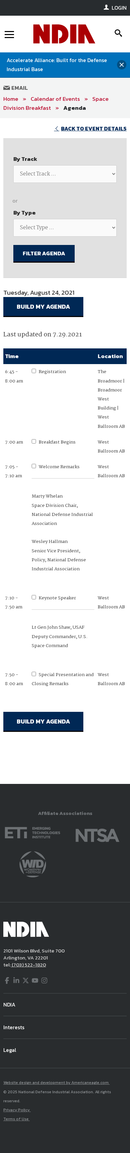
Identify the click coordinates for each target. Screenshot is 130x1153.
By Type (24, 212)
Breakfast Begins (57, 442)
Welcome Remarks (59, 467)
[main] (65, 451)
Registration (52, 371)
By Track (25, 159)
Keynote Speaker (57, 598)
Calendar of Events (55, 98)
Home (10, 98)
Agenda (74, 107)
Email (19, 87)
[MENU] (9, 34)
